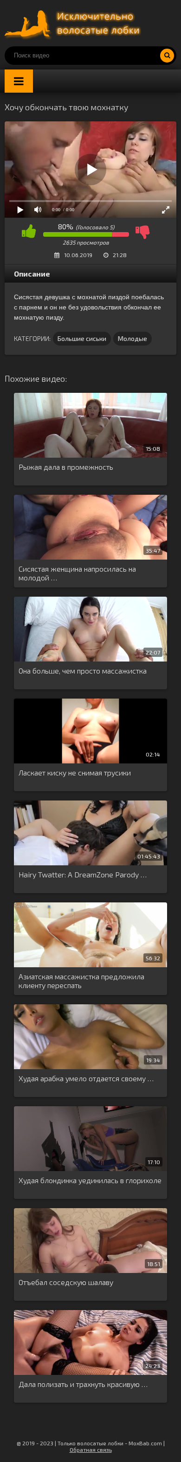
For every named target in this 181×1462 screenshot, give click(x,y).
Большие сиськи (82, 338)
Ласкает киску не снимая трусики (75, 772)
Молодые (132, 338)
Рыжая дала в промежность (66, 466)
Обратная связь (91, 1449)
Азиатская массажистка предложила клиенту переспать (81, 980)
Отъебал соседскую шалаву (66, 1282)
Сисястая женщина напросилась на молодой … (77, 573)
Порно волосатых (74, 23)
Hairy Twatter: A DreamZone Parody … (83, 874)
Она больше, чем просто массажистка (83, 670)
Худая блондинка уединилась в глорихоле (90, 1180)
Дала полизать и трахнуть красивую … (83, 1384)
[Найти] (167, 56)
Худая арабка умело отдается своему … (86, 1078)
